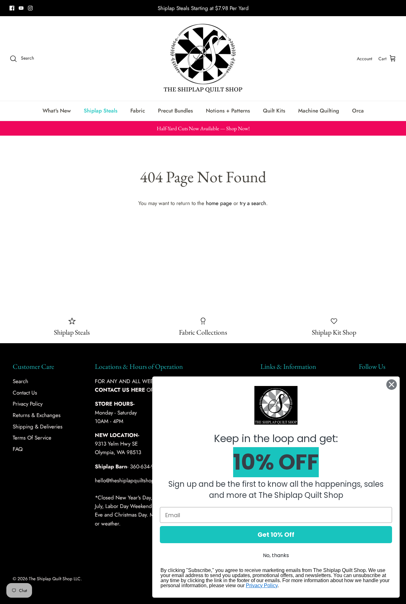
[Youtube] (21, 8)
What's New (57, 110)
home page (219, 203)
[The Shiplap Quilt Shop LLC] (203, 58)
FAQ (18, 449)
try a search (253, 203)
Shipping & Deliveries (37, 426)
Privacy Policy (28, 404)
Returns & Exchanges (37, 415)
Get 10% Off (276, 534)
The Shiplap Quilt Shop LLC (55, 578)
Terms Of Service (32, 437)
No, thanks (276, 555)
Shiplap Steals (100, 110)
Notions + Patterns (228, 110)
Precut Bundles (175, 110)
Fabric (137, 110)
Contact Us (25, 392)
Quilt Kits (274, 110)
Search (20, 381)
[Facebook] (12, 8)
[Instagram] (30, 8)
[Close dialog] (391, 384)
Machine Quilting (318, 110)
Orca (358, 110)
